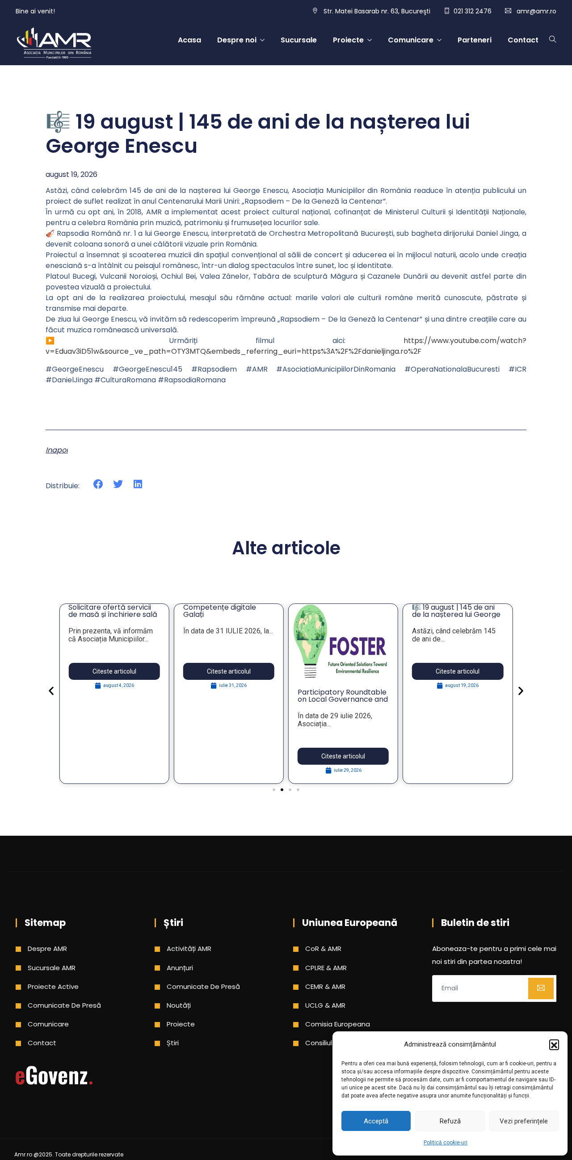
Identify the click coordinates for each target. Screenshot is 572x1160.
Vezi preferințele (524, 1121)
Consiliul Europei (331, 1042)
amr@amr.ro (536, 11)
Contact (523, 40)
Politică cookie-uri (445, 1142)
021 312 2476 (473, 11)
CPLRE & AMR (326, 967)
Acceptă (376, 1121)
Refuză (450, 1121)
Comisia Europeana (337, 1024)
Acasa (189, 40)
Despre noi (237, 40)
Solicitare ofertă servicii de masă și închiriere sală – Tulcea (112, 614)
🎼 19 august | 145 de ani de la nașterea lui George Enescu (456, 614)
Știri (173, 1042)
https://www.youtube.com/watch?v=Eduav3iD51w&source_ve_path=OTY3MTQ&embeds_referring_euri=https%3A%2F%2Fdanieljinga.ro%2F (286, 345)
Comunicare (410, 40)
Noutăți (179, 1005)
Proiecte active (53, 986)
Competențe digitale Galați (219, 611)
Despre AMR (47, 948)
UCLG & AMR (325, 1005)
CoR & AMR (323, 948)
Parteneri (475, 40)
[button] (554, 1044)
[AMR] (54, 43)
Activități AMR (189, 948)
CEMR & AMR (325, 986)
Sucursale (299, 40)
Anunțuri (180, 967)
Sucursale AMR (52, 967)
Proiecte (348, 40)
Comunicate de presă (64, 1005)
